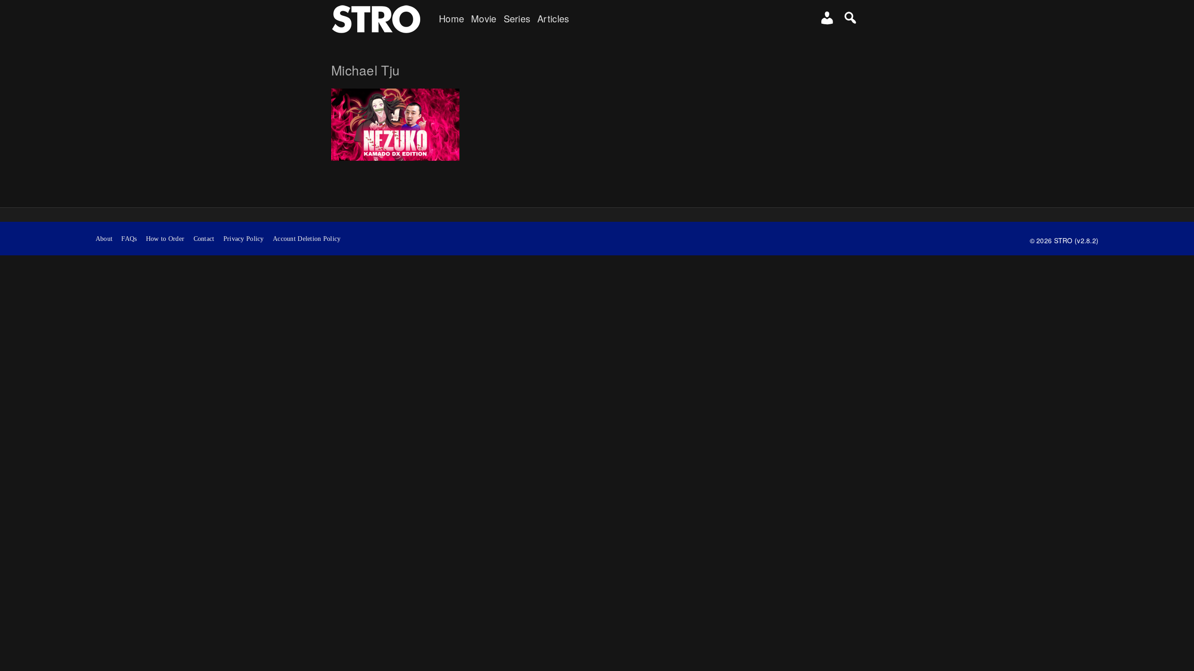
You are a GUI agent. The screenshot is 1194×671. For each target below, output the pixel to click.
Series (517, 18)
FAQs (129, 238)
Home (451, 18)
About (104, 238)
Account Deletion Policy (306, 238)
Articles (553, 18)
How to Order (165, 238)
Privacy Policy (243, 238)
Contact (204, 238)
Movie (483, 18)
